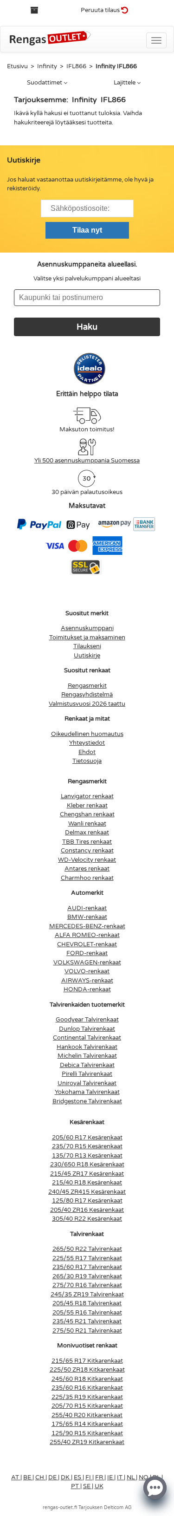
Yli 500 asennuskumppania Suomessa (87, 460)
